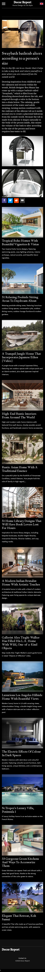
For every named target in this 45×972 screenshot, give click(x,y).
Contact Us (22, 958)
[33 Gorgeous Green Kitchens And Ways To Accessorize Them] (22, 840)
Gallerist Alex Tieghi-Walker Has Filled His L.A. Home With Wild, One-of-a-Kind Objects (21, 643)
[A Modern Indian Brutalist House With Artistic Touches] (22, 562)
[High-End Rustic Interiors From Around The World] (22, 395)
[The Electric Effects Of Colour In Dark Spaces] (22, 733)
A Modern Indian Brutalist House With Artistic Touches (21, 582)
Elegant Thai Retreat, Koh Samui (19, 917)
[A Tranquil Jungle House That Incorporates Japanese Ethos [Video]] (22, 335)
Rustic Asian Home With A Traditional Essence (20, 469)
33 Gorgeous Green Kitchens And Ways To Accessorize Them (20, 862)
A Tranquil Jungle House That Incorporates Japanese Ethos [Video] (21, 357)
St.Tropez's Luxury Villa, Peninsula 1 (18, 810)
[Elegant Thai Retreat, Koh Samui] (22, 897)
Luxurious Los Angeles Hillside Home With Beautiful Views (22, 697)
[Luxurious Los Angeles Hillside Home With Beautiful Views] (22, 676)
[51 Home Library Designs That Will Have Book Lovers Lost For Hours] (22, 502)
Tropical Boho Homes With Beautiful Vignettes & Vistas (20, 242)
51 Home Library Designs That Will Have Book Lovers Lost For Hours (22, 524)
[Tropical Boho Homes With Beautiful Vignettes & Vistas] (22, 222)
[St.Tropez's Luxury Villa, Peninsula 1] (22, 789)
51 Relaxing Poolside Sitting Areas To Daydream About (20, 299)
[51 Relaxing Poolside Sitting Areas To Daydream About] (22, 278)
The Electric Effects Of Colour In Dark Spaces (21, 753)
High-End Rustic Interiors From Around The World (19, 415)
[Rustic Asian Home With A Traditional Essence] (22, 449)
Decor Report (22, 2)
